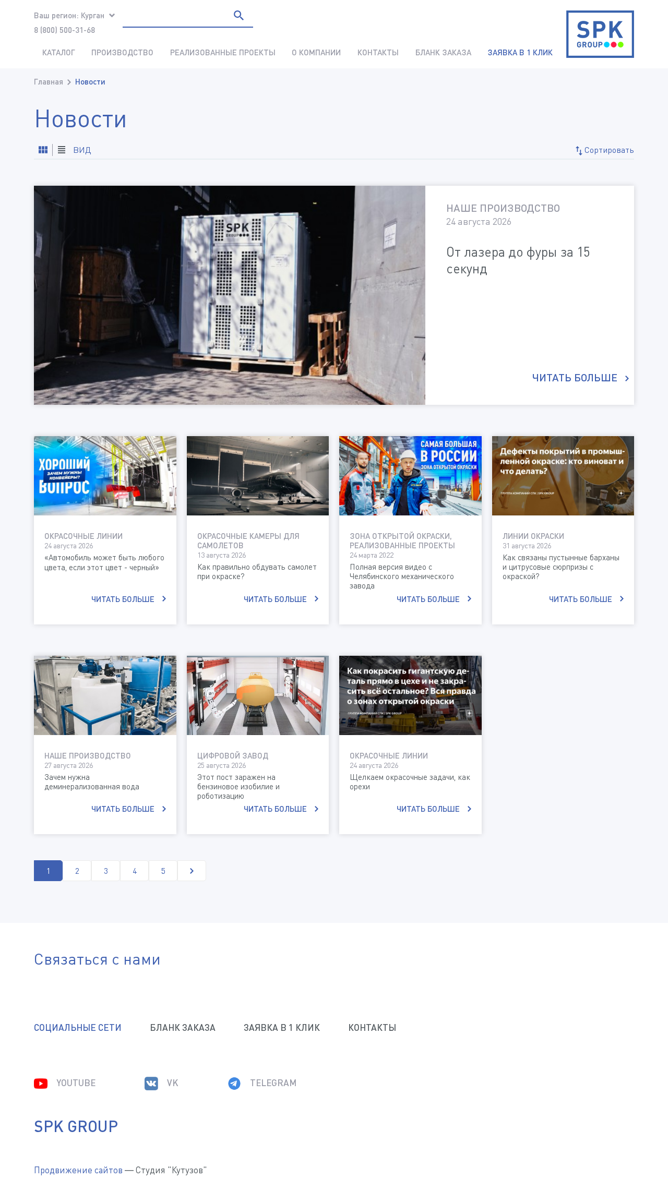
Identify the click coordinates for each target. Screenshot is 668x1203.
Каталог (58, 52)
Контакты (378, 52)
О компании (316, 52)
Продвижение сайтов (78, 1169)
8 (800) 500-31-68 (64, 29)
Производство (122, 52)
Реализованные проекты (223, 52)
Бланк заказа (443, 52)
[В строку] (43, 150)
